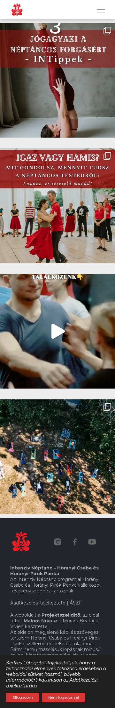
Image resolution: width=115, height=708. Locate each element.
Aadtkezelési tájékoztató (37, 603)
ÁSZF (76, 603)
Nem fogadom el (63, 697)
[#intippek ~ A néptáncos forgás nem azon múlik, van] (57, 80)
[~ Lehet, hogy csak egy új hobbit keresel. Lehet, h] (57, 331)
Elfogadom (22, 697)
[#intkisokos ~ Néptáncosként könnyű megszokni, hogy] (57, 205)
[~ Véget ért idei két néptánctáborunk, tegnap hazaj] (57, 456)
